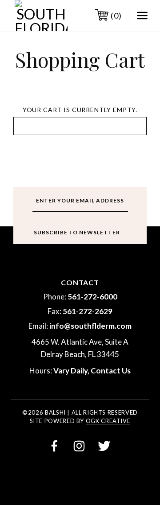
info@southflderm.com (90, 325)
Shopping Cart (80, 59)
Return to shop (80, 125)
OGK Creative (108, 420)
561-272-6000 (92, 296)
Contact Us (111, 370)
